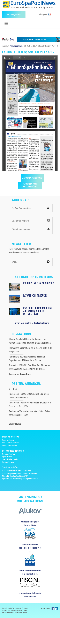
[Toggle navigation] (6, 23)
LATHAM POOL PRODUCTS (35, 295)
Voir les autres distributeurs (32, 323)
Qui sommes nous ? (9, 445)
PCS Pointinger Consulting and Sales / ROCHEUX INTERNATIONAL (37, 311)
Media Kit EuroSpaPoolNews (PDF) (15, 476)
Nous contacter (8, 440)
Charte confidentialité (20, 612)
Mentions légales (7, 612)
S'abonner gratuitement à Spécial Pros (16, 471)
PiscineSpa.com (8, 462)
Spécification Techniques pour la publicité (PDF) (20, 479)
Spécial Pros (7, 457)
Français (43, 14)
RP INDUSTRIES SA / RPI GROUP (38, 283)
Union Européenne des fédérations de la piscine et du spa (30, 547)
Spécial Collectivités (10, 459)
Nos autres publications (11, 443)
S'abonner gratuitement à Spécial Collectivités (19, 473)
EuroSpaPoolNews (9, 454)
